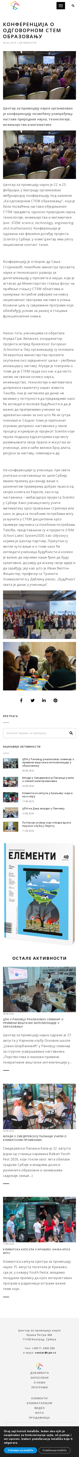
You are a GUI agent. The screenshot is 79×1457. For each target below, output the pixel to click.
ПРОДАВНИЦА (39, 1417)
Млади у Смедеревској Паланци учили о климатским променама (48, 779)
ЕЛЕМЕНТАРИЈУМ (39, 1403)
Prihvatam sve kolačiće (20, 1450)
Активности (27, 42)
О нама (40, 1382)
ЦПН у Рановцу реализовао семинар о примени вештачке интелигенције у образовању (48, 762)
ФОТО (39, 1413)
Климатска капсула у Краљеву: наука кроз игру (47, 794)
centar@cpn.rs (45, 1352)
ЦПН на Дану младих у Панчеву (43, 808)
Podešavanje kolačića (54, 1450)
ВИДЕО (39, 1408)
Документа (39, 1373)
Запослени (39, 1377)
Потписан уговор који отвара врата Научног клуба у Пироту (46, 824)
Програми (39, 1387)
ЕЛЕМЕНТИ (39, 1398)
